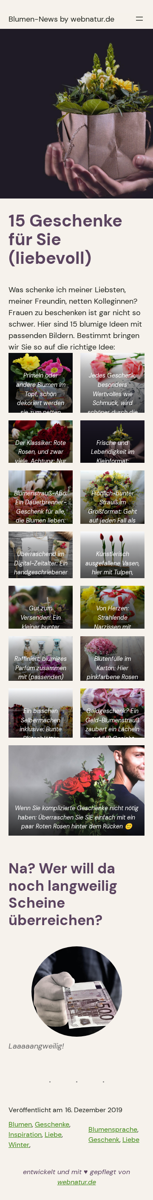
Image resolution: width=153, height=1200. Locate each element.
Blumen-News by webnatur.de (61, 19)
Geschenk (103, 1139)
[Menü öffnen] (139, 19)
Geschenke (52, 1124)
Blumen (20, 1124)
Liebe (53, 1134)
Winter (18, 1144)
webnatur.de (76, 1182)
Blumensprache (112, 1129)
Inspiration (25, 1134)
